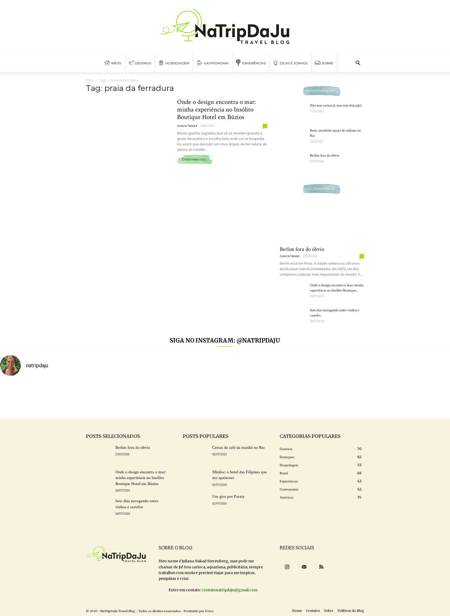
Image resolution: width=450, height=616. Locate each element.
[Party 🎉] (140, 397)
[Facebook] (424, 5)
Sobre (327, 63)
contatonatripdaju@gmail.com (230, 590)
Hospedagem (177, 63)
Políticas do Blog (351, 611)
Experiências (253, 63)
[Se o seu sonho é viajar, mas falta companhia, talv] (253, 397)
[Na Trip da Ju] (225, 27)
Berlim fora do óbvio (325, 155)
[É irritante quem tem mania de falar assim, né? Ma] (366, 397)
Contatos (313, 611)
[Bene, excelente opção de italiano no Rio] (293, 137)
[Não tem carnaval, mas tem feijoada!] (293, 112)
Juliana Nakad (187, 126)
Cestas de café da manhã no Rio (238, 447)
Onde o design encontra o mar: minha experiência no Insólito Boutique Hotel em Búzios (216, 109)
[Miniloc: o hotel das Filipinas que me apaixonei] (195, 478)
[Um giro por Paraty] (195, 503)
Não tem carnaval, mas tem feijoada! (336, 105)
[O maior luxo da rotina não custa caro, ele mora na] (83, 397)
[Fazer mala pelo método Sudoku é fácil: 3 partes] (27, 397)
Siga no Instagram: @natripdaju (225, 340)
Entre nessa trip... (195, 159)
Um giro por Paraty (228, 496)
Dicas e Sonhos (293, 63)
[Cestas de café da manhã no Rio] (195, 454)
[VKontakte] (441, 5)
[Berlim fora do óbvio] (293, 162)
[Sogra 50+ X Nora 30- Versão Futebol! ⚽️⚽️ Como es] (423, 397)
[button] (358, 63)
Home (297, 611)
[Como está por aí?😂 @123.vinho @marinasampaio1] (310, 397)
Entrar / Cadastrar (21, 5)
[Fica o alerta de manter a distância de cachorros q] (197, 397)
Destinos (143, 63)
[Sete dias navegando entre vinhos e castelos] (293, 317)
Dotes (209, 611)
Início (116, 63)
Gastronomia (216, 63)
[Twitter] (432, 5)
